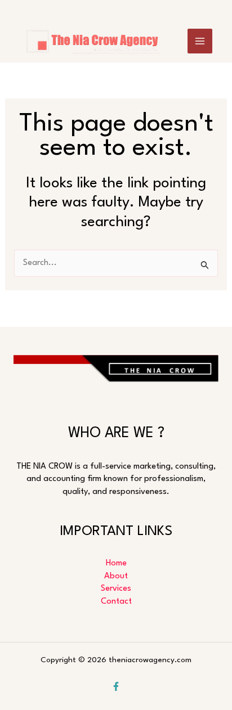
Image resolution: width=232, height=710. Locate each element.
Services (116, 589)
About (116, 576)
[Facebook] (116, 686)
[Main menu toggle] (200, 41)
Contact (116, 601)
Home (116, 563)
